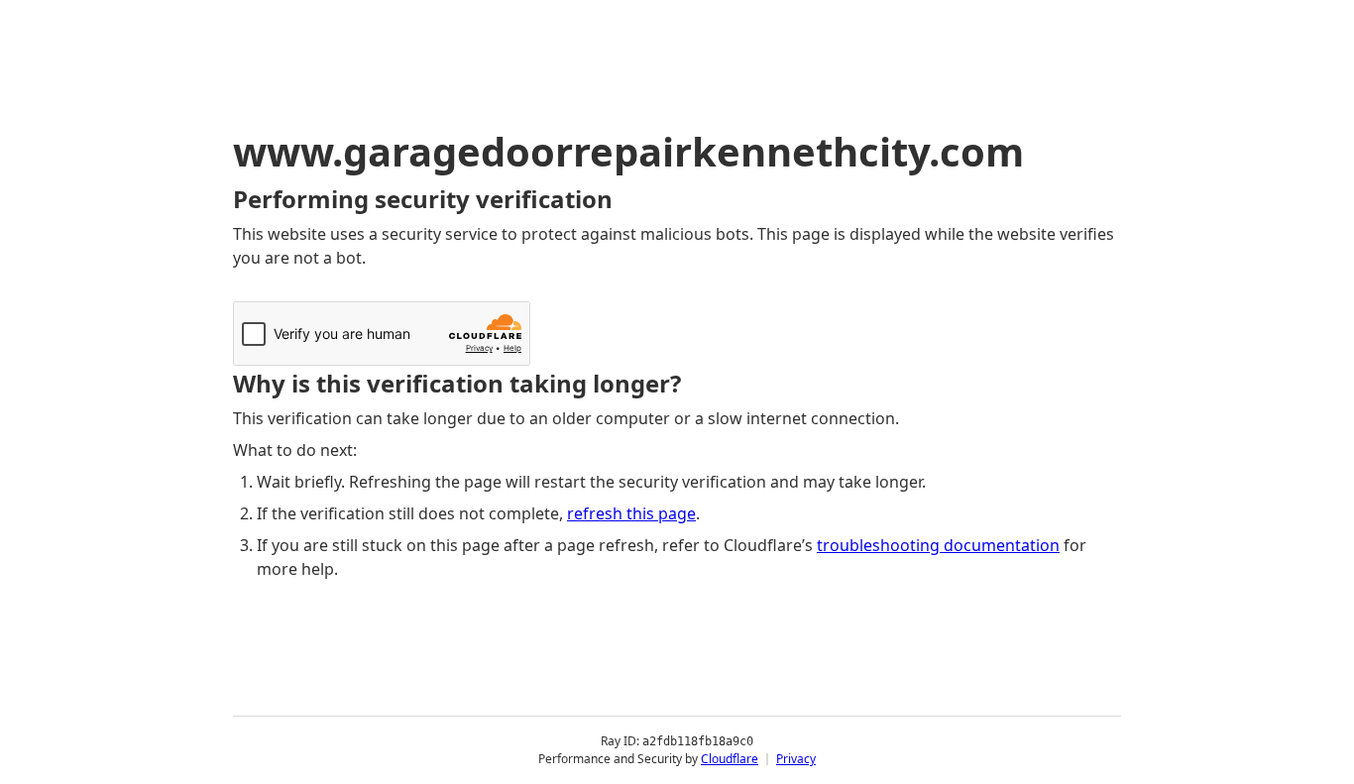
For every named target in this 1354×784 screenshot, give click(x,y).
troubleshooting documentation (938, 545)
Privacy (796, 758)
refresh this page (631, 513)
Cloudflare (729, 758)
